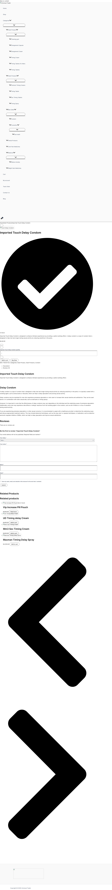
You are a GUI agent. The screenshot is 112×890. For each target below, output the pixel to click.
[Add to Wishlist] (1, 345)
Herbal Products (12, 140)
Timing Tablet (15, 91)
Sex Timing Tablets (16, 97)
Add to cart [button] (14, 522)
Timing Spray (15, 103)
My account (6, 180)
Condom (13, 119)
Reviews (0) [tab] (6, 368)
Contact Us (6, 192)
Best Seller (11, 109)
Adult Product (12, 30)
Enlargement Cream (17, 51)
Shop (4, 14)
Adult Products (12, 76)
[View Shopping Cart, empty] (1, 219)
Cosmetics (14, 125)
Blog (4, 199)
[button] (10, 20)
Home (4, 8)
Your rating (3, 437)
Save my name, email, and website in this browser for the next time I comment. (22, 481)
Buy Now (14, 360)
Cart (4, 174)
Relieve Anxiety (15, 162)
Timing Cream (15, 57)
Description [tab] (6, 366)
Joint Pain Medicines (14, 146)
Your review (3, 444)
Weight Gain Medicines (14, 168)
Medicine (10, 153)
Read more (14, 511)
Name (2, 464)
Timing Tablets (15, 70)
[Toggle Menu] (14, 25)
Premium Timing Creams (18, 85)
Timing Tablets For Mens (18, 63)
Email (1, 473)
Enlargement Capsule (17, 45)
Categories (6, 20)
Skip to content (4, 1)
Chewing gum (15, 39)
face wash (17, 134)
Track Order (6, 186)
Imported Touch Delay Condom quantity (10, 349)
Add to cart (5, 360)
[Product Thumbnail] (1, 225)
